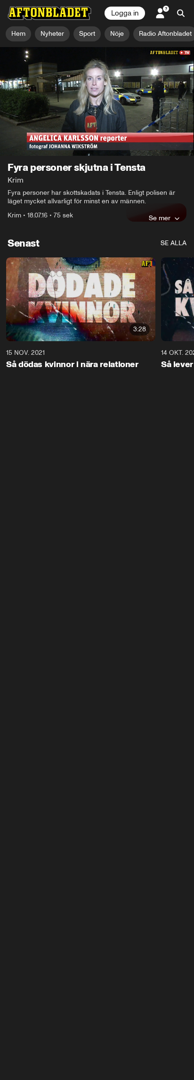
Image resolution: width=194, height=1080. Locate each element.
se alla (173, 243)
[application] (97, 101)
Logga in (124, 13)
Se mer (159, 218)
